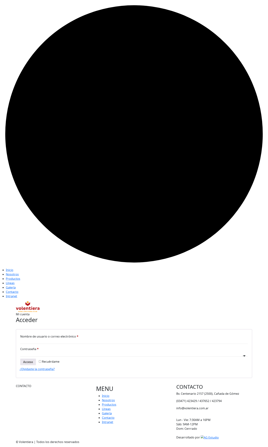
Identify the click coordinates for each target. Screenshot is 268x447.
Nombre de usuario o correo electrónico (57, 336)
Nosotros (12, 274)
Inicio (9, 270)
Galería (11, 287)
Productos (13, 279)
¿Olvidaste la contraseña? (37, 369)
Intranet (11, 296)
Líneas (10, 283)
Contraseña (37, 349)
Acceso (28, 362)
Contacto (12, 292)
